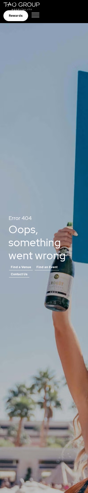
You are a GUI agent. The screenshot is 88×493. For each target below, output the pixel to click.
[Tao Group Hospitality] (24, 6)
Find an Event (46, 267)
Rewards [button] (16, 15)
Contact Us (19, 274)
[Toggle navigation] (35, 16)
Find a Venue (21, 267)
